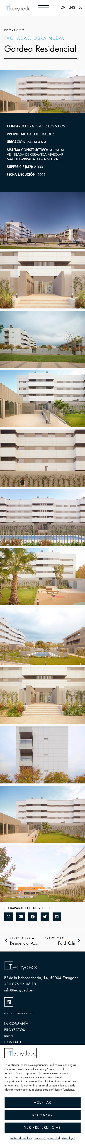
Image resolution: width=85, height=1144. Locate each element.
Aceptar (42, 1102)
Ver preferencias (42, 1127)
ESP (63, 7)
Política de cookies (21, 1138)
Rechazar (42, 1115)
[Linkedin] (8, 1002)
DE (80, 7)
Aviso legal (68, 1138)
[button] (8, 916)
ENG (72, 7)
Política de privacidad (47, 1138)
